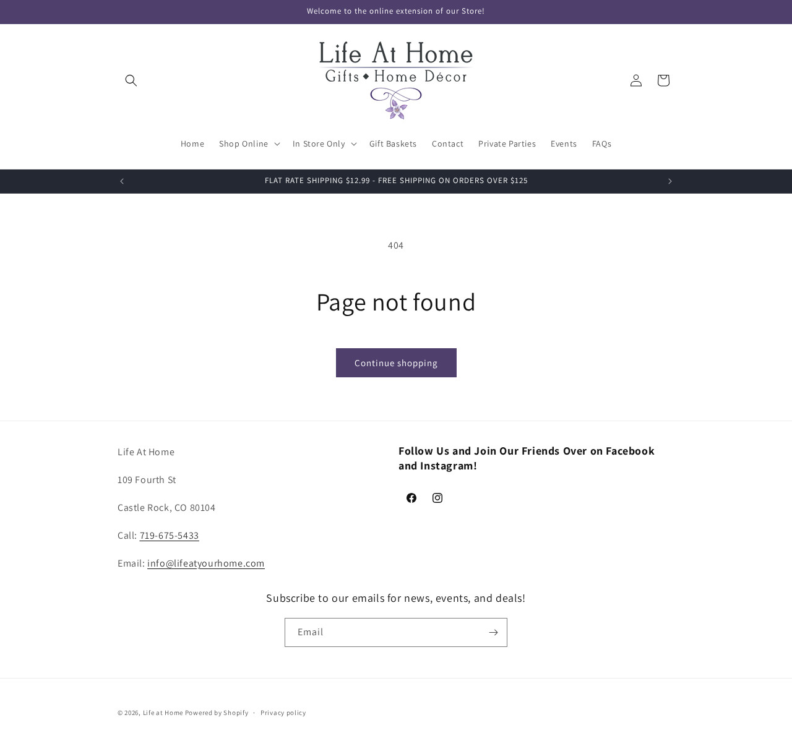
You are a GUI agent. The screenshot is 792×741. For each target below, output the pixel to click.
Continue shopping (396, 363)
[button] (131, 80)
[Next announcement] (670, 181)
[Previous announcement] (122, 181)
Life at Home (163, 712)
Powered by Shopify (217, 712)
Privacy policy (283, 712)
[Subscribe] (493, 632)
